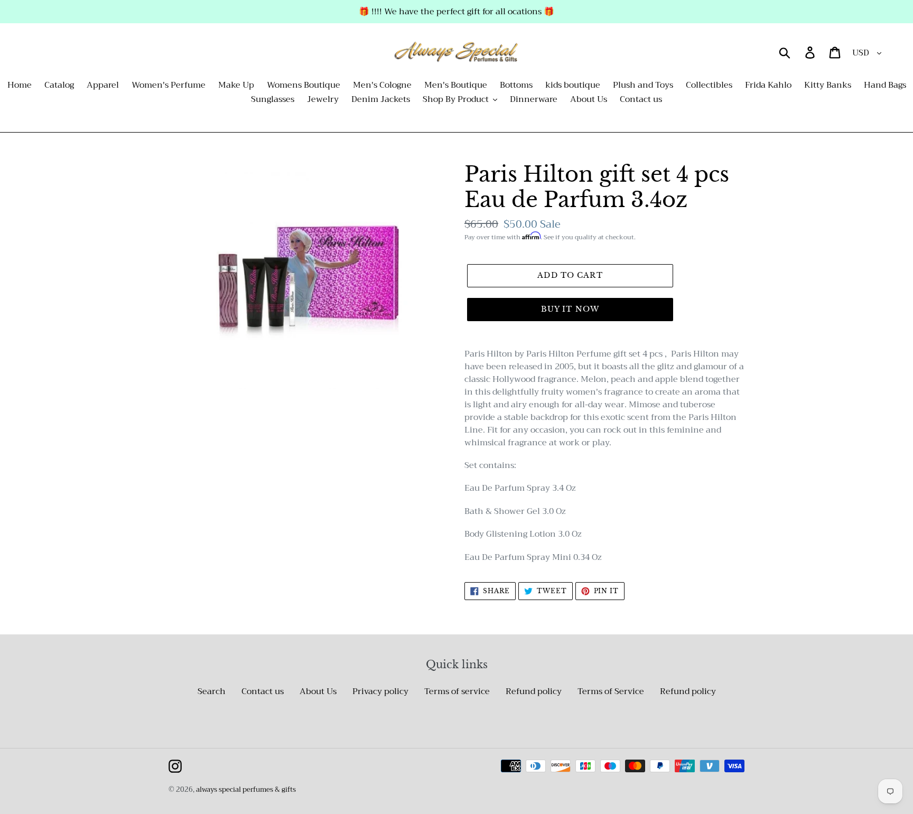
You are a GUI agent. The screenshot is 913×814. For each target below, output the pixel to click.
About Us (318, 691)
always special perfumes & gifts (246, 789)
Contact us (262, 691)
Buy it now (570, 309)
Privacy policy (380, 691)
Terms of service (457, 691)
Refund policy (534, 691)
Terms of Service (610, 691)
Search (212, 691)
